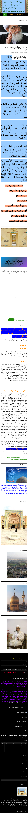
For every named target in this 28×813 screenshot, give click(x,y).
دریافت (11, 319)
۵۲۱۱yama (24, 664)
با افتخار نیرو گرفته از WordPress (21, 811)
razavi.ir (20, 658)
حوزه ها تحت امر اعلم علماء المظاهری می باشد (17, 14)
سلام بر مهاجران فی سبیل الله (15, 48)
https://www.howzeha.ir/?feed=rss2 (19, 771)
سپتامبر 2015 (24, 763)
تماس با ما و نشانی (24, 666)
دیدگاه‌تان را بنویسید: (14, 52)
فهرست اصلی (1, 14)
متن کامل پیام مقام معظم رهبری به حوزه (21, 320)
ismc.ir (15, 672)
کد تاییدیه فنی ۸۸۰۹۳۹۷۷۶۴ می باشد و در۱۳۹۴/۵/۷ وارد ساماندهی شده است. (15, 669)
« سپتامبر (25, 754)
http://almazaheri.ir (13, 702)
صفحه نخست (25, 661)
